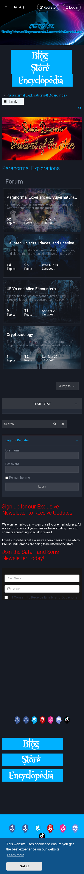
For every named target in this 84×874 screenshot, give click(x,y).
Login (9, 440)
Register (23, 440)
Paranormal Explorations (31, 168)
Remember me (19, 477)
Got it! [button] (24, 866)
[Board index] (42, 28)
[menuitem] (18, 7)
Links (13, 102)
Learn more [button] (15, 855)
